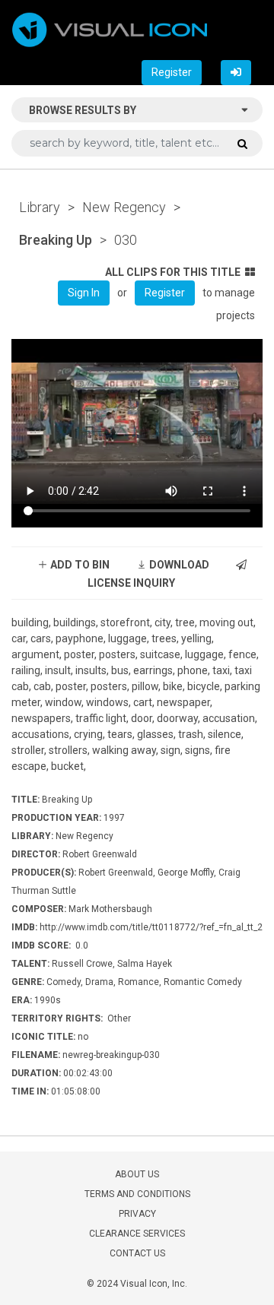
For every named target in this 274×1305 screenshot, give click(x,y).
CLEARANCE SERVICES (137, 1233)
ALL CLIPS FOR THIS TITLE (173, 272)
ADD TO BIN (79, 565)
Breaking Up (55, 240)
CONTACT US (137, 1253)
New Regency (124, 207)
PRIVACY (137, 1213)
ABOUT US (137, 1174)
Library (39, 207)
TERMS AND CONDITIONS (137, 1194)
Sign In (84, 293)
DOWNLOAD (178, 565)
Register (171, 72)
